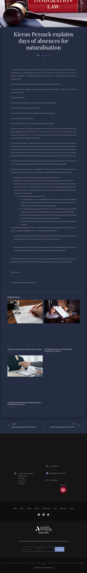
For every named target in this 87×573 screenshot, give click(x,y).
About (22, 508)
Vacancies (63, 508)
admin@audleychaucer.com (58, 473)
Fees (42, 567)
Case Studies (46, 508)
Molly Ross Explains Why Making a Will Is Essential (24, 349)
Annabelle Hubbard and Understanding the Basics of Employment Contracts (24, 403)
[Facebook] (39, 514)
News (55, 508)
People (29, 508)
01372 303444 (54, 466)
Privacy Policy (37, 567)
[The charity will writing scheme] (63, 492)
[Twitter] (48, 514)
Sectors (37, 508)
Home (15, 508)
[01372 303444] (47, 466)
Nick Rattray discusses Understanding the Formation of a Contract (58, 350)
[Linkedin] (43, 514)
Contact (71, 508)
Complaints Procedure (48, 567)
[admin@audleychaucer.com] (47, 473)
